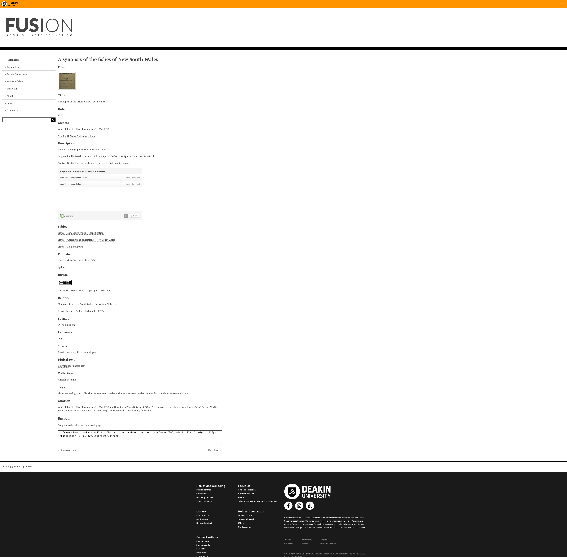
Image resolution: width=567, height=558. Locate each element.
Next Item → (215, 450)
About (9, 95)
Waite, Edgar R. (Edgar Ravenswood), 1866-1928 (83, 129)
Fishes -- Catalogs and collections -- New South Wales (86, 239)
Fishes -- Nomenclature (70, 246)
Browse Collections (16, 74)
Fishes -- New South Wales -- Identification (81, 232)
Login (562, 4)
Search (53, 119)
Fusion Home (13, 59)
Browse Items (13, 67)
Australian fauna (67, 379)
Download (63, 365)
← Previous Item (67, 450)
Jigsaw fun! (12, 88)
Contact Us (12, 110)
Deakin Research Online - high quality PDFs (81, 311)
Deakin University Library (80, 163)
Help (9, 103)
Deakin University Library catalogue (77, 352)
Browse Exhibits (14, 81)
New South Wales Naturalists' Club (76, 136)
